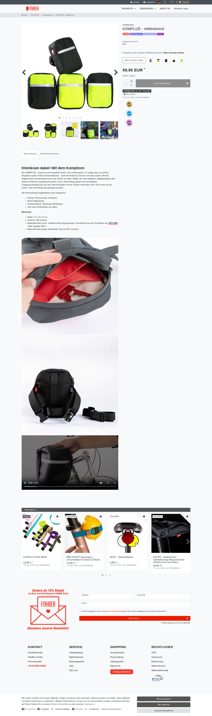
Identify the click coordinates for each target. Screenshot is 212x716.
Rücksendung (116, 657)
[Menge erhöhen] (132, 81)
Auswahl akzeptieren (163, 710)
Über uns (73, 670)
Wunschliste (130, 94)
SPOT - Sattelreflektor (121, 557)
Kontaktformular (35, 652)
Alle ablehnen (163, 704)
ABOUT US (165, 8)
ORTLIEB (113, 223)
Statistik (45, 709)
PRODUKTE (128, 8)
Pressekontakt (35, 661)
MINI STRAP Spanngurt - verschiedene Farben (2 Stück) (83, 558)
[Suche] (165, 2)
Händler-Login (181, 8)
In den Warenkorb (162, 83)
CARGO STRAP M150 (35, 557)
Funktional (94, 709)
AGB (153, 652)
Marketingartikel (76, 661)
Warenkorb (115, 666)
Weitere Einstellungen (111, 709)
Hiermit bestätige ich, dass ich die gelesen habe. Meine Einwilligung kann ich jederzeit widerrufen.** (124, 611)
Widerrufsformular (159, 670)
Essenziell (30, 709)
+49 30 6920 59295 (37, 666)
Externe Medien (63, 709)
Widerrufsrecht (158, 666)
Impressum (156, 657)
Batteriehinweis (76, 657)
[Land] (159, 2)
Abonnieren (134, 618)
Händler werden (35, 657)
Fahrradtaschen (47, 15)
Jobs (71, 666)
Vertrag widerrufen (121, 672)
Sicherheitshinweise (50, 153)
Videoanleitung (76, 652)
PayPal (79, 709)
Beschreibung (30, 153)
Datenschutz (157, 661)
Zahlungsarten (117, 661)
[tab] (30, 153)
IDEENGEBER (146, 8)
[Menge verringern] (132, 85)
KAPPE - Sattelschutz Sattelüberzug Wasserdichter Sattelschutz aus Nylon (169, 559)
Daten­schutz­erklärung (61, 704)
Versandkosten (143, 97)
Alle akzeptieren (163, 699)
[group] (41, 533)
